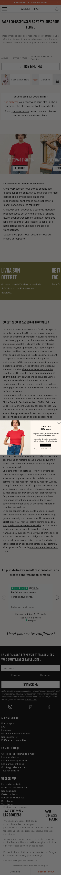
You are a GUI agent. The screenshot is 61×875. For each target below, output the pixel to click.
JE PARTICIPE (45, 445)
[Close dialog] (59, 422)
